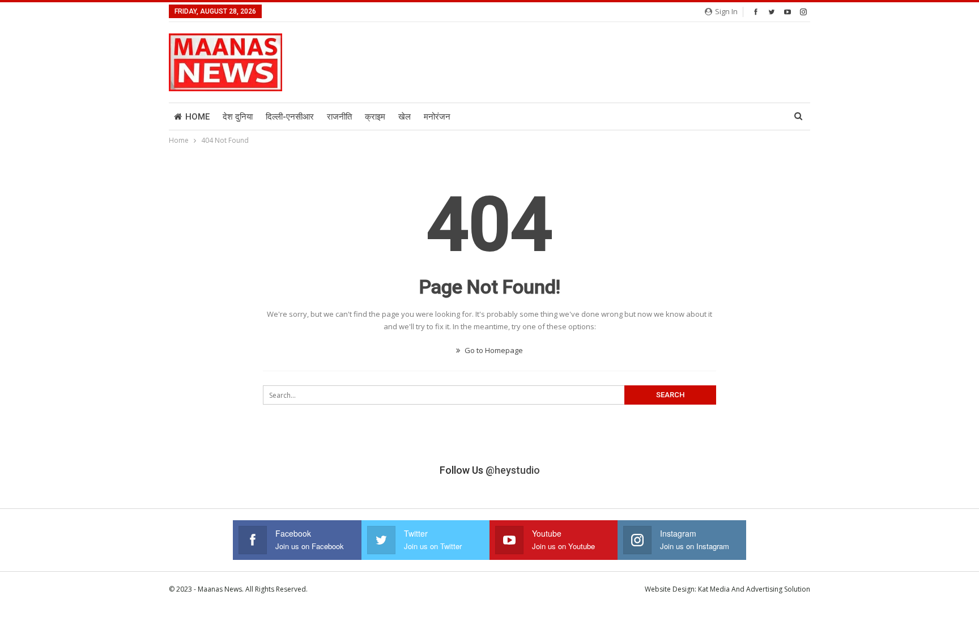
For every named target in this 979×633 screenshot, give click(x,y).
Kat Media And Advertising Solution (754, 589)
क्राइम (375, 117)
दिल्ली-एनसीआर (290, 117)
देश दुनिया (238, 117)
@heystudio (513, 470)
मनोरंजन (437, 117)
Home (197, 117)
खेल (404, 117)
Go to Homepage (493, 350)
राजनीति (339, 117)
